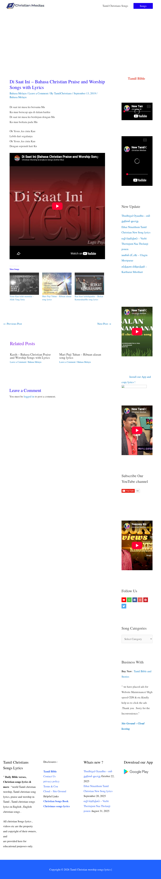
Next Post (104, 323)
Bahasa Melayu (18, 93)
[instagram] (140, 599)
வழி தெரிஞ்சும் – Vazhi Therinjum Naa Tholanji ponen (135, 244)
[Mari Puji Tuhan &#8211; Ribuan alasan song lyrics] (57, 284)
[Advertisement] (80, 35)
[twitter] (124, 606)
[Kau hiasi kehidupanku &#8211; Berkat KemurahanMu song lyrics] (89, 284)
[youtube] (124, 599)
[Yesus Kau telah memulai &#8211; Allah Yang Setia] (24, 284)
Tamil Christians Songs (115, 6)
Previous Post (12, 323)
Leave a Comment (38, 93)
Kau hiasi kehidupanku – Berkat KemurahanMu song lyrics (89, 298)
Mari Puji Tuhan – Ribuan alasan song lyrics (80, 356)
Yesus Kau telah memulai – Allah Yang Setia (22, 298)
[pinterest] (146, 599)
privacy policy (51, 781)
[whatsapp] (129, 599)
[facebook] (135, 599)
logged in (29, 396)
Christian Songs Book (55, 801)
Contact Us (49, 776)
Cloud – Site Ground (54, 791)
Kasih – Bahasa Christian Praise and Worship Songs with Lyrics (30, 356)
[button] (143, 6)
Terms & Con (50, 786)
